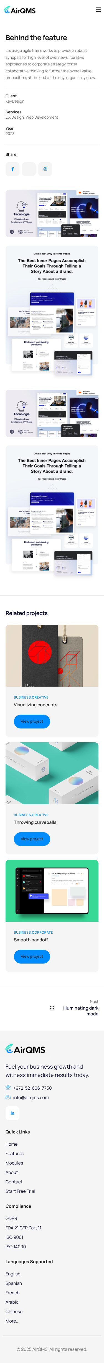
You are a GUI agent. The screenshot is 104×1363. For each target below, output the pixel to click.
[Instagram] (45, 169)
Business (22, 697)
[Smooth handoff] (52, 890)
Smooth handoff (31, 940)
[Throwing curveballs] (52, 773)
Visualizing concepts (35, 705)
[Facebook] (12, 169)
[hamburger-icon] (98, 9)
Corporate (42, 932)
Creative (40, 697)
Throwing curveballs (35, 822)
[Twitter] (29, 169)
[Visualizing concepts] (52, 655)
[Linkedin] (12, 1113)
